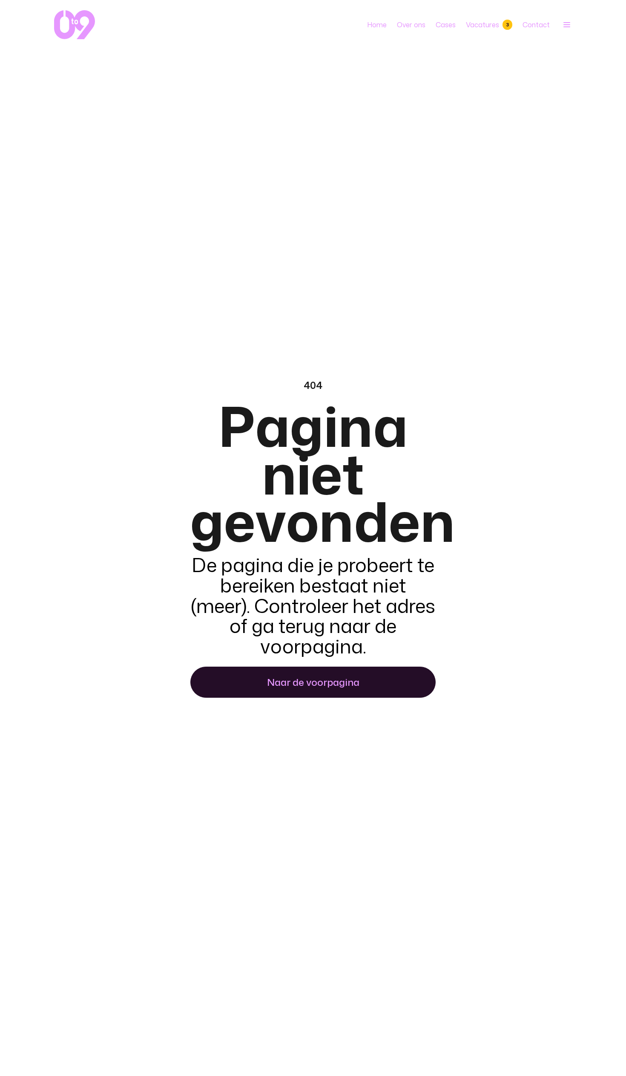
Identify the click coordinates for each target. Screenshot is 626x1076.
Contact (536, 24)
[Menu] (566, 25)
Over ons (411, 24)
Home (377, 24)
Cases (446, 24)
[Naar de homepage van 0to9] (74, 24)
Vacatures (487, 24)
